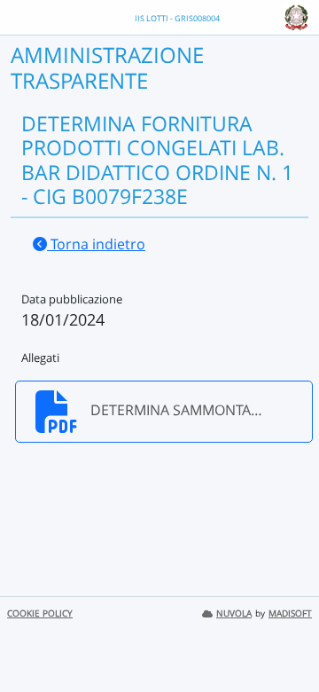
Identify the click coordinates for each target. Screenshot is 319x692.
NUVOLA (234, 613)
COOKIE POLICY (40, 613)
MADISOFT (290, 613)
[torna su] (282, 638)
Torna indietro (96, 244)
